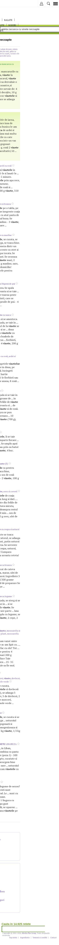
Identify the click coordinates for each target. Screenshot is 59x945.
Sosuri (12, 25)
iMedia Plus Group (29, 933)
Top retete (13, 937)
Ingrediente (25, 937)
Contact (53, 937)
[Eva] (10, 3)
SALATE (8, 19)
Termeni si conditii (40, 937)
